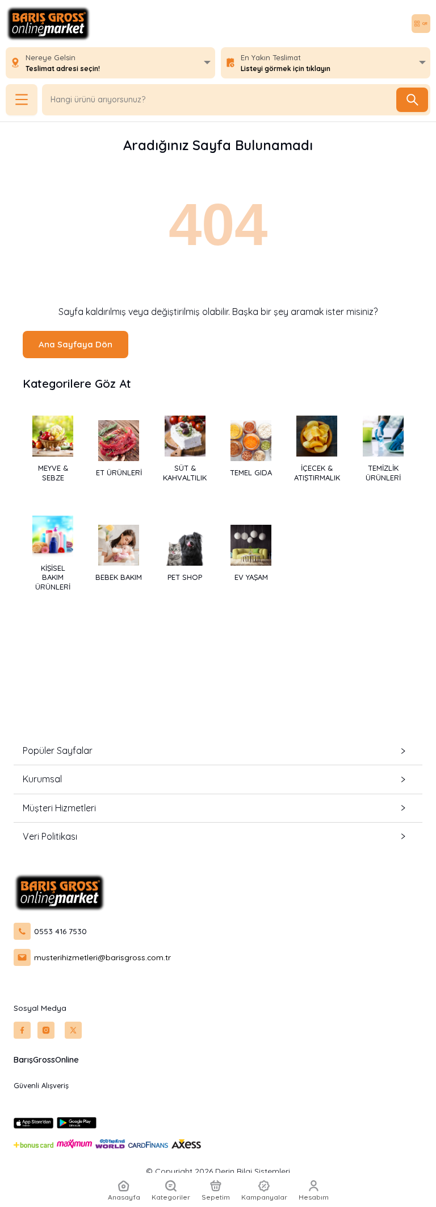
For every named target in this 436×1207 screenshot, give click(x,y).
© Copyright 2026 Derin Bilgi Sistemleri (218, 1171)
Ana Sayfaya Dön (75, 344)
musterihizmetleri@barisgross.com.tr (102, 957)
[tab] (218, 751)
